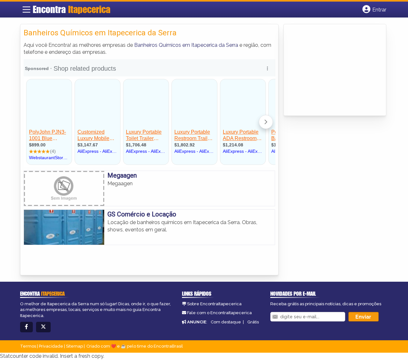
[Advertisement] (334, 70)
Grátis (253, 322)
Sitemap (74, 346)
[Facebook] (26, 327)
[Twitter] (43, 327)
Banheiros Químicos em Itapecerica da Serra (186, 45)
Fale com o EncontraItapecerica (219, 312)
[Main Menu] (26, 9)
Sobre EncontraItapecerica (214, 303)
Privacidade (51, 346)
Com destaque (226, 322)
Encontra (71, 9)
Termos (28, 346)
